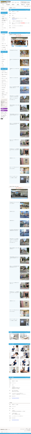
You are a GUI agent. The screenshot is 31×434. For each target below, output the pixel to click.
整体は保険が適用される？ (4, 95)
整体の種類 (3, 91)
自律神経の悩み (3, 59)
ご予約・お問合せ (27, 5)
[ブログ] (4, 100)
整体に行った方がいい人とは (4, 82)
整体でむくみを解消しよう (4, 72)
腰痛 (1, 104)
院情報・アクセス (22, 5)
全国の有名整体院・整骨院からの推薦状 (4, 20)
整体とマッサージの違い (4, 78)
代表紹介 (18, 5)
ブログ (2, 29)
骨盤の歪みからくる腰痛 (4, 45)
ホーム (3, 5)
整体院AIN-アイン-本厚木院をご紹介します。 (4, 9)
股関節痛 (3, 61)
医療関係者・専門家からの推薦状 (4, 18)
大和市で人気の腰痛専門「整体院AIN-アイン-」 (15, 433)
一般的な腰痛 (3, 34)
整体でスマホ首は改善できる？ (4, 74)
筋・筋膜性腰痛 (3, 47)
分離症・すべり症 (4, 43)
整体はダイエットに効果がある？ (4, 93)
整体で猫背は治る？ (4, 76)
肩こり (2, 55)
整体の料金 (3, 89)
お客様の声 (13, 5)
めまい (2, 57)
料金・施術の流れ (8, 5)
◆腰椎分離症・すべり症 (3, 102)
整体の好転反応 (3, 87)
